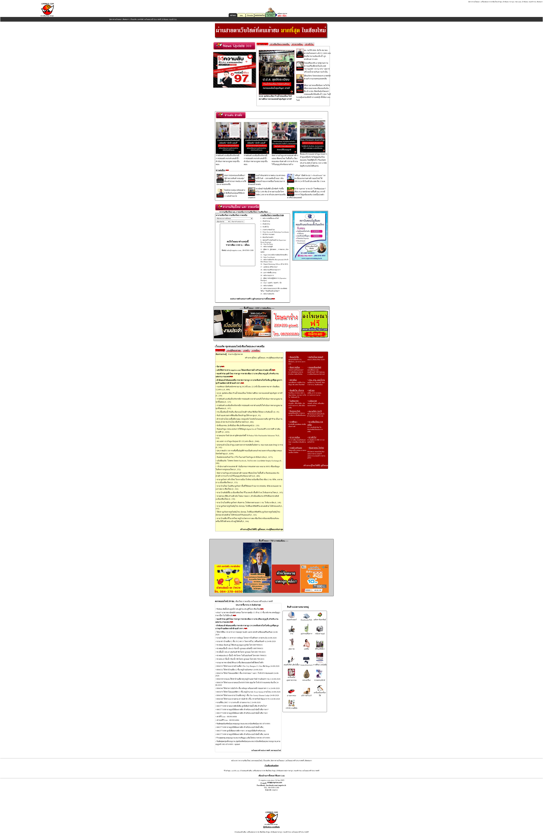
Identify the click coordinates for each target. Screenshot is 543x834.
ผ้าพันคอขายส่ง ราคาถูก (285, 771)
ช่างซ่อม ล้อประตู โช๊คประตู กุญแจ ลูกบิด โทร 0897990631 (239, 645)
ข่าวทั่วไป (309, 44)
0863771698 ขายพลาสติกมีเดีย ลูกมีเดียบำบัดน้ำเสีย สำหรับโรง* (241, 706)
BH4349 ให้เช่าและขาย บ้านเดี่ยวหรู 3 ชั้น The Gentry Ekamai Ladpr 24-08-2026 (247, 695)
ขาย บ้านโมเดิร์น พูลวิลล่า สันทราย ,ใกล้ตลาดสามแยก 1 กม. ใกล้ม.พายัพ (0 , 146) (249, 502)
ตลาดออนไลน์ (276, 750)
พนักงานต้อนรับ (268, 294)
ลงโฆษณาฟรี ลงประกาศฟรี (260, 750)
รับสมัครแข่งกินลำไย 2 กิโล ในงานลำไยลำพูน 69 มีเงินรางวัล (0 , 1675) (245, 457)
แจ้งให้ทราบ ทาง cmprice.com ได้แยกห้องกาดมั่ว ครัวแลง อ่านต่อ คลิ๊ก (244, 370)
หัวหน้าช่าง (266, 224)
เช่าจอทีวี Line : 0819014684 (227, 720)
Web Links (518, 2)
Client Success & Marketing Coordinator (276, 232)
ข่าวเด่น (261, 44)
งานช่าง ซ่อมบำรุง (269, 229)
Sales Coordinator (269, 257)
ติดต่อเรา (540, 2)
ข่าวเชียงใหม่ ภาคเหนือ (279, 44)
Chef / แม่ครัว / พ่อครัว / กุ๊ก (272, 283)
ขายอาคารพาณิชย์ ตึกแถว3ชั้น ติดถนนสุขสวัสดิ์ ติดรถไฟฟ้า (240, 663)
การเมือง (255, 350)
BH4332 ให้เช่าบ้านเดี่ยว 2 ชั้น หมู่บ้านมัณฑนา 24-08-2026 (239, 670)
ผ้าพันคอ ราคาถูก (508, 2)
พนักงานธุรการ (268, 275)
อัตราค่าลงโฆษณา (474, 2)
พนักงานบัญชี (267, 246)
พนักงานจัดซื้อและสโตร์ (271, 218)
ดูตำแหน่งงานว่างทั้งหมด (262, 299)
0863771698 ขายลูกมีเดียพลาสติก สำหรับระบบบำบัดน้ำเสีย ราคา (242, 713)
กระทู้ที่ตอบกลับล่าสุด (274, 358)
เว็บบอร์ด (133, 19)
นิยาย (219, 366)
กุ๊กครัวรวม (266, 221)
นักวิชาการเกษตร (268, 234)
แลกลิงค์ (140, 19)
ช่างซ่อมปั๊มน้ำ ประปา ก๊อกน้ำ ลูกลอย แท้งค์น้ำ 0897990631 (239, 648)
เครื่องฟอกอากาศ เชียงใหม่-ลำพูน (491, 2)
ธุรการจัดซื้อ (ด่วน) (269, 272)
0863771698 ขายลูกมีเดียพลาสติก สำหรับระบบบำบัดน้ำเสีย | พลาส (242, 734)
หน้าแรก (234, 761)
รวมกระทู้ (220, 350)
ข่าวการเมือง (297, 44)
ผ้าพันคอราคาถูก (276, 832)
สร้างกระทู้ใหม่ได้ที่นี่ (248, 529)
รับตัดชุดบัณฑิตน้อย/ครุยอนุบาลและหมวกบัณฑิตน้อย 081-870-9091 (243, 724)
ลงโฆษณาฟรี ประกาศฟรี (152, 19)
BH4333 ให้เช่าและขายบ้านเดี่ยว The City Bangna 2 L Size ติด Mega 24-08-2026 (247, 666)
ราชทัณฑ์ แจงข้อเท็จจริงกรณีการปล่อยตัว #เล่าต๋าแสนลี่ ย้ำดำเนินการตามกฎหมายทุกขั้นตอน (228, 159)
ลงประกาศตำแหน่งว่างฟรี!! (240, 299)
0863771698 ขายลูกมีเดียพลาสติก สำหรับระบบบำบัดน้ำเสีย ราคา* (242, 709)
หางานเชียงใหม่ (244, 761)
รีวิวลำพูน (227, 771)
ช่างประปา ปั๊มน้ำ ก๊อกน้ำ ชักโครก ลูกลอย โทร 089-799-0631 (240, 659)
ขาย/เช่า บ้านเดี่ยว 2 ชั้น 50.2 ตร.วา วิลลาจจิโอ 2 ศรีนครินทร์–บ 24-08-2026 (246, 641)
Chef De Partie (268, 244)
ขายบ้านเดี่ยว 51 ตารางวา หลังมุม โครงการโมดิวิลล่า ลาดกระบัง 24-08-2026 (246, 638)
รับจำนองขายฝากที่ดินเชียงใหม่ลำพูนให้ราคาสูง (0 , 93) (239, 415)
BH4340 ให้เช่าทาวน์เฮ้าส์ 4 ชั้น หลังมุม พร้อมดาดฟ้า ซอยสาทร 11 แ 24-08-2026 (248, 688)
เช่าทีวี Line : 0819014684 (226, 717)
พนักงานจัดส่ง (268, 285)
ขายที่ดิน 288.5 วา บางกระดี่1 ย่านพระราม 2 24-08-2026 (238, 702)
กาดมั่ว (246, 350)
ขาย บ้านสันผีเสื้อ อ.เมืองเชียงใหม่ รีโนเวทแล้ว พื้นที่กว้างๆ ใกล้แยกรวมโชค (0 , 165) (250, 492)
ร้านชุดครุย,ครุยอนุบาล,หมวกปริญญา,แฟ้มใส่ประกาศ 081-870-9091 (243, 738)
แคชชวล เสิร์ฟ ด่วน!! (270, 267)
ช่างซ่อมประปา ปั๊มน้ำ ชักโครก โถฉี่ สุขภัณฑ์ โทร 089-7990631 (241, 655)
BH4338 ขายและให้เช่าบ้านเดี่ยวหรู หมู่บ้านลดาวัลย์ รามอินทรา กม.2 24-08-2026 (248, 679)
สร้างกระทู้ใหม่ (251, 358)
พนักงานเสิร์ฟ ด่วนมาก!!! (272, 270)
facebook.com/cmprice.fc (276, 785)
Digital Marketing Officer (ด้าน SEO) (275, 264)
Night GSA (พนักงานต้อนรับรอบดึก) (275, 255)
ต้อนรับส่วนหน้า (268, 237)
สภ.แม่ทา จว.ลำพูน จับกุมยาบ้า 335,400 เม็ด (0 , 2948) (238, 441)
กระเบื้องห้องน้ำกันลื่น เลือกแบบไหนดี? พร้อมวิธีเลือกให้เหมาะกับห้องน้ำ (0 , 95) (248, 412)
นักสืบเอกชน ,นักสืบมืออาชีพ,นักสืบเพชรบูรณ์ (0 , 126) (238, 425)
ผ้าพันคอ (525, 2)
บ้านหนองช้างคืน (246, 771)
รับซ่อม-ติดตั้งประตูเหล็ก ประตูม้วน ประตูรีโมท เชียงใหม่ (238, 609)
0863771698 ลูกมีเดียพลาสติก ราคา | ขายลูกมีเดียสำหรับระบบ (240, 731)
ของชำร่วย (532, 2)
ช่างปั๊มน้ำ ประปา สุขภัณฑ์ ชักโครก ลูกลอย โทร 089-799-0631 (241, 652)
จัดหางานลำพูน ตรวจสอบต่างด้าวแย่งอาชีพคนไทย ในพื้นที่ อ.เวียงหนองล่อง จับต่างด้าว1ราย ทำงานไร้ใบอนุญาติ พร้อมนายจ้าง (285, 159)
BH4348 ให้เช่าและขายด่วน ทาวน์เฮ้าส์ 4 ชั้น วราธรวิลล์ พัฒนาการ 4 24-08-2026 (248, 699)
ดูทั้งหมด (261, 358)
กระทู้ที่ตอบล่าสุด (234, 350)
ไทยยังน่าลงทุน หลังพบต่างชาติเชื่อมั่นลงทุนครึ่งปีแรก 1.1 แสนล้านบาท (234, 193)
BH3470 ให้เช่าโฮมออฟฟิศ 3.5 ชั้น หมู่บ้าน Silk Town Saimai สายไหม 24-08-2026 (248, 692)
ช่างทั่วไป (266, 227)
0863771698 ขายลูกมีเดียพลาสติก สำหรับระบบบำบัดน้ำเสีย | (240, 727)
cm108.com (235, 771)
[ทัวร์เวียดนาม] (286, 592)
